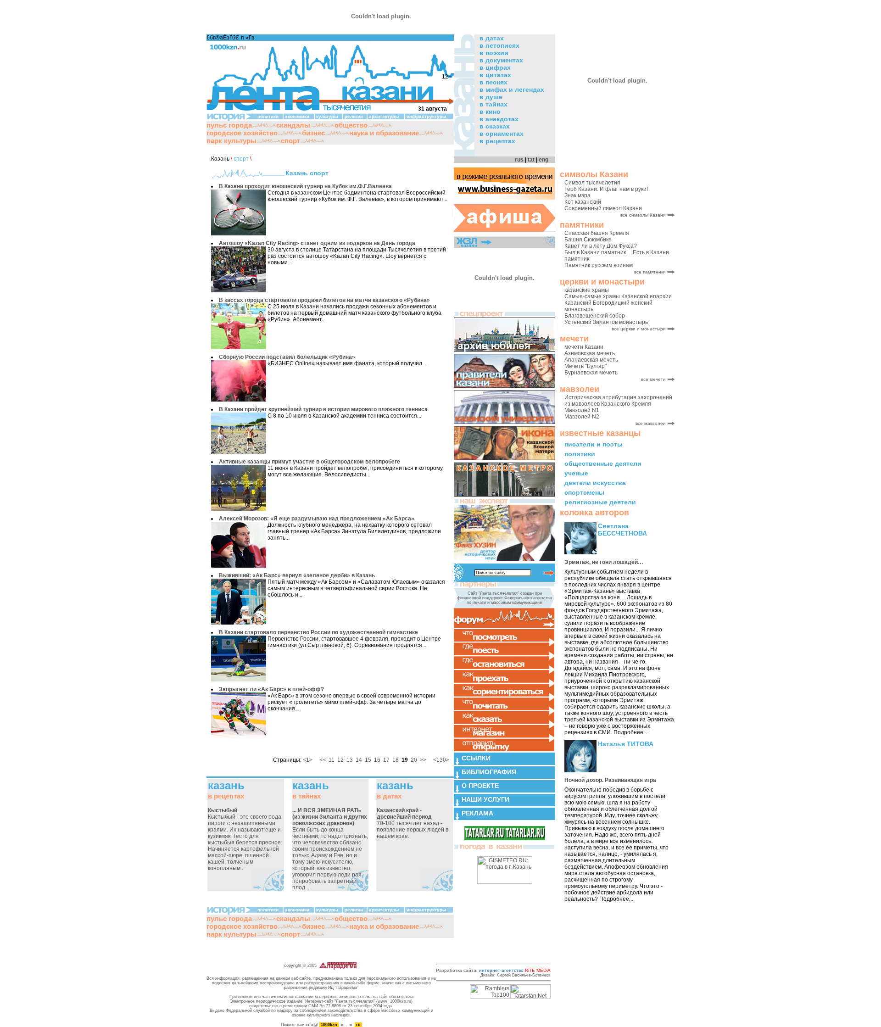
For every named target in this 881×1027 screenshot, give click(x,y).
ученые (576, 473)
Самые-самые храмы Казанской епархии (618, 296)
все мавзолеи (651, 423)
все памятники (650, 271)
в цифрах (495, 67)
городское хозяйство (242, 133)
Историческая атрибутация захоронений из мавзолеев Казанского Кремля (618, 400)
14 (359, 760)
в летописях (499, 45)
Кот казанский (582, 202)
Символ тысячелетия (592, 182)
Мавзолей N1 (581, 410)
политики (579, 454)
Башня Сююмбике (588, 239)
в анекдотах (499, 119)
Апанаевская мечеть (591, 360)
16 (377, 760)
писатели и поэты (593, 444)
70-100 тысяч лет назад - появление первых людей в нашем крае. (412, 823)
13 (349, 760)
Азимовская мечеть (589, 353)
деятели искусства (595, 482)
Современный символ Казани (603, 208)
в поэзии (494, 52)
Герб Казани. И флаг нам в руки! (606, 189)
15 (368, 760)
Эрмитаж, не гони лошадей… (603, 562)
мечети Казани (583, 347)
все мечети (653, 379)
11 (332, 760)
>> (423, 760)
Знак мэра (577, 195)
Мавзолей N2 (581, 416)
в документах (501, 60)
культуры (327, 116)
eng (543, 159)
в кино (490, 111)
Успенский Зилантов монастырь (606, 322)
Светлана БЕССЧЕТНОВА (622, 529)
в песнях (493, 82)
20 (414, 760)
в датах (492, 38)
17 (386, 760)
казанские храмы (586, 290)
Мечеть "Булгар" (585, 366)
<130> (441, 760)
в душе (491, 96)
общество (351, 125)
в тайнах (493, 104)
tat (531, 159)
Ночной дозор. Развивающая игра (610, 780)
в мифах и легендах (512, 89)
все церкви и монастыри (639, 328)
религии (354, 116)
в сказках (495, 126)
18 (395, 760)
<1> (307, 760)
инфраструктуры (426, 116)
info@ (312, 1024)
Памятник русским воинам (598, 265)
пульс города (229, 125)
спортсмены (584, 492)
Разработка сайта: (493, 970)
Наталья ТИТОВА (625, 744)
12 (340, 760)
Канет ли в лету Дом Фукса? (600, 246)
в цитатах (495, 74)
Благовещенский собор (594, 316)
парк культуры (231, 141)
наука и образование (384, 133)
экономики (297, 116)
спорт (290, 141)
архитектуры (384, 116)
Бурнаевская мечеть (591, 372)
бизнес (313, 133)
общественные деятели (602, 463)
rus (519, 159)
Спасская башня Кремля (596, 233)
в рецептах (497, 141)
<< (322, 760)
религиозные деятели (600, 502)
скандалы (293, 125)
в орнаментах (502, 133)
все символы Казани (643, 215)
